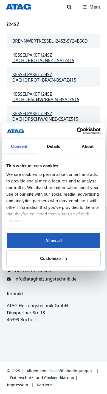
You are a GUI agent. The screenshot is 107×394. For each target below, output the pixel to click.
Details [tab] (53, 146)
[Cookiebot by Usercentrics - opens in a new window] (77, 131)
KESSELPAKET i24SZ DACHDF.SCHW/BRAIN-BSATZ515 (45, 96)
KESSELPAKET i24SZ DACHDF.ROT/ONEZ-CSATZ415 (43, 57)
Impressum (17, 384)
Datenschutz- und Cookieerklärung (42, 377)
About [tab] (88, 146)
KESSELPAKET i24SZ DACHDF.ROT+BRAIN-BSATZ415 (44, 77)
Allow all (53, 240)
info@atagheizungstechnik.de (46, 279)
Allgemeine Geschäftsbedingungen (59, 370)
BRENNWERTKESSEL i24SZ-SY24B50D (50, 41)
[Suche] (69, 7)
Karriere (44, 384)
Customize (50, 258)
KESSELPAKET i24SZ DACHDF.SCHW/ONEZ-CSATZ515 (45, 116)
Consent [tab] (19, 146)
